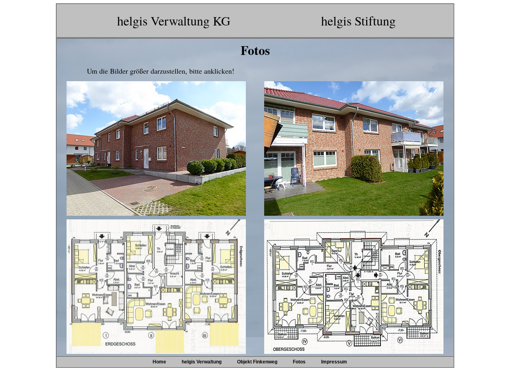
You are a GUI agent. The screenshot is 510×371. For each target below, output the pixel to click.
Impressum (334, 362)
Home (159, 362)
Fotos (299, 362)
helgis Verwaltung (202, 362)
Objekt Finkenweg (257, 362)
